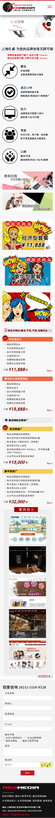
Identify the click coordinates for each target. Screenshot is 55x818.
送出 (27, 773)
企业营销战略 (24, 801)
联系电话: (10, 714)
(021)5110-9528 (23, 5)
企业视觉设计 (9, 801)
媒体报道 (47, 801)
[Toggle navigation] (50, 7)
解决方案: (10, 734)
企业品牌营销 (34, 738)
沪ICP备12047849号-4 (8, 792)
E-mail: (9, 724)
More (49, 371)
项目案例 (37, 801)
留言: (7, 746)
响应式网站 (11, 741)
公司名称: (10, 693)
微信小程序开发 (31, 741)
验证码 (8, 760)
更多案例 (43, 676)
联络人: (9, 703)
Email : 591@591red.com (15, 814)
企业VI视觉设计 (14, 738)
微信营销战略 (39, 796)
